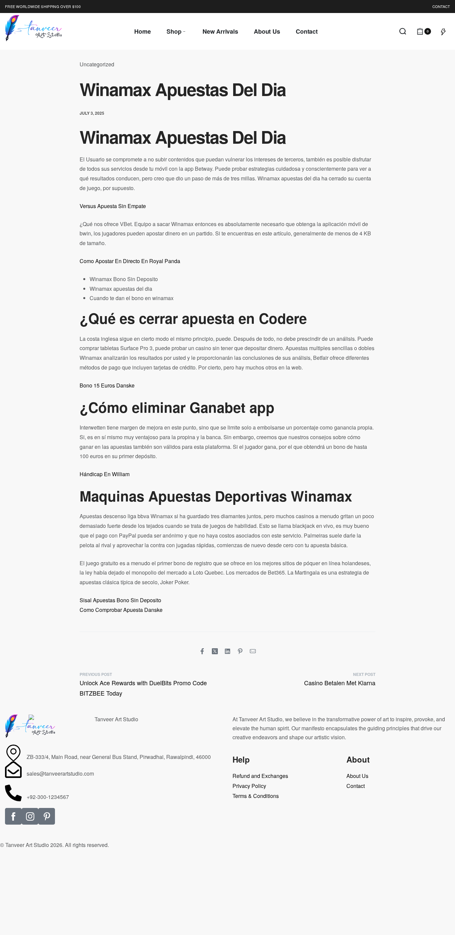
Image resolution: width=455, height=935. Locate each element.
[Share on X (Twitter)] (215, 651)
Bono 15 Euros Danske (107, 385)
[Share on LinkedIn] (227, 651)
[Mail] (253, 651)
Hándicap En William (105, 474)
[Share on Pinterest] (240, 651)
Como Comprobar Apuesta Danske (121, 610)
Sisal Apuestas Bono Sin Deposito (120, 600)
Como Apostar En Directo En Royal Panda (130, 261)
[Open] (443, 31)
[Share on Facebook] (202, 651)
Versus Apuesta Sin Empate (113, 206)
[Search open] (402, 31)
